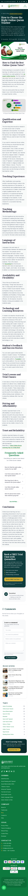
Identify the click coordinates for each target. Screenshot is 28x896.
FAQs (2, 818)
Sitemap (20, 883)
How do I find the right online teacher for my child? (13, 468)
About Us (3, 807)
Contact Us (4, 815)
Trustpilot (18, 359)
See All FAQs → (14, 501)
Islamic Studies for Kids (6, 799)
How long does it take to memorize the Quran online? (13, 481)
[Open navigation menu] (2, 6)
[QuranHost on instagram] (14, 771)
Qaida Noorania (5, 778)
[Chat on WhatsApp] (4, 887)
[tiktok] (21, 1)
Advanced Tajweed (6, 789)
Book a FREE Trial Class (13, 579)
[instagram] (19, 1)
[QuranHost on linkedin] (11, 771)
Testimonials (4, 810)
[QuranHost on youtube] (6, 771)
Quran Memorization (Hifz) (7, 784)
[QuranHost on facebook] (9, 771)
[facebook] (17, 1)
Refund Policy (4, 830)
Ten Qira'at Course (6, 792)
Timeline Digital (17, 884)
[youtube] (24, 1)
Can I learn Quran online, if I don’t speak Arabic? (13, 474)
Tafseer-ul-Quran (5, 786)
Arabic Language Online (7, 797)
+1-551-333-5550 (7, 843)
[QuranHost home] (13, 6)
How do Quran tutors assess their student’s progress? (12, 494)
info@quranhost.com (8, 848)
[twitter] (26, 1)
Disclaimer (3, 836)
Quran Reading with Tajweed (8, 781)
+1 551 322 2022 (7, 845)
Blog (2, 812)
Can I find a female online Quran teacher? (12, 488)
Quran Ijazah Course (6, 794)
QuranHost (8, 264)
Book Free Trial (13, 749)
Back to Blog (6, 13)
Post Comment (11, 657)
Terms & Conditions (6, 828)
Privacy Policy (4, 825)
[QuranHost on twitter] (4, 771)
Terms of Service (14, 881)
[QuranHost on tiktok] (2, 771)
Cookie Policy (4, 833)
